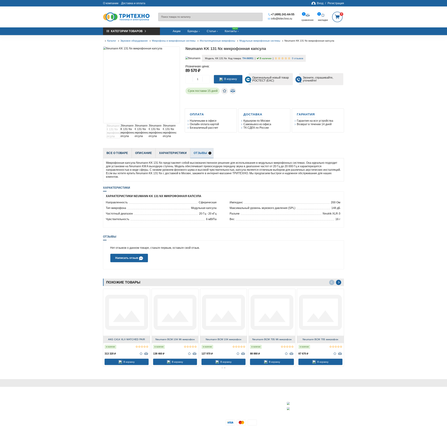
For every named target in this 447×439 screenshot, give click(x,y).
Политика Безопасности (118, 411)
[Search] (258, 17)
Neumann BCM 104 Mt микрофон (175, 339)
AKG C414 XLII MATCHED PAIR (126, 339)
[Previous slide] (106, 85)
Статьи (211, 31)
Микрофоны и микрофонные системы (174, 40)
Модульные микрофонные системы (259, 40)
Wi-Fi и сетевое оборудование (183, 407)
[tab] (222, 367)
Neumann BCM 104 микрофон (223, 339)
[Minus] (189, 79)
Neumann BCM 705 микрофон (320, 339)
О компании (110, 3)
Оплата (197, 114)
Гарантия (306, 114)
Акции (177, 31)
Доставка (253, 114)
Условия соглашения (116, 414)
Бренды (193, 31)
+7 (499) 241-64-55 (282, 14)
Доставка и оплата (133, 3)
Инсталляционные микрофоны (217, 40)
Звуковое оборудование (134, 40)
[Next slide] (177, 85)
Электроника (172, 411)
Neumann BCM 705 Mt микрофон (272, 339)
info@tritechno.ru (281, 18)
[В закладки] (224, 91)
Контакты (231, 30)
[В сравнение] (232, 91)
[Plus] (206, 79)
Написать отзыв (126, 257)
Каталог (111, 40)
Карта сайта (111, 422)
